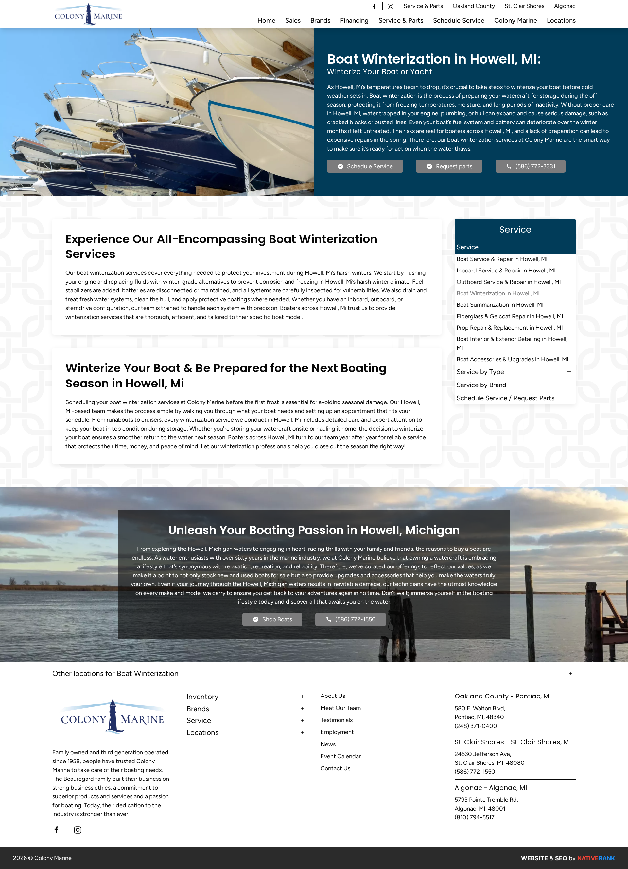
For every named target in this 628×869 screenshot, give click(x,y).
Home (266, 20)
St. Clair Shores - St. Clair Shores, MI (513, 741)
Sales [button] (293, 20)
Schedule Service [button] (458, 20)
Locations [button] (561, 20)
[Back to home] (88, 14)
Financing (354, 20)
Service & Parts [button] (423, 5)
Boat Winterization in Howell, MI (498, 293)
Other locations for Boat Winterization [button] (115, 673)
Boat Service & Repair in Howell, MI (502, 259)
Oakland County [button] (474, 5)
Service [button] (468, 247)
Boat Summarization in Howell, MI (500, 304)
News (328, 744)
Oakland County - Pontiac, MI (503, 696)
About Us (333, 695)
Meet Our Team (341, 708)
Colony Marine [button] (515, 20)
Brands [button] (320, 20)
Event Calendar (341, 756)
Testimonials (337, 720)
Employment (337, 732)
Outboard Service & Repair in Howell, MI (509, 282)
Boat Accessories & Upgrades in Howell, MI (512, 359)
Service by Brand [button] (481, 385)
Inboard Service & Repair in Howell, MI (506, 270)
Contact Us (335, 768)
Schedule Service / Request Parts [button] (505, 398)
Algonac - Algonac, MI (491, 787)
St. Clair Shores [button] (524, 5)
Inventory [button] (202, 696)
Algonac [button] (565, 5)
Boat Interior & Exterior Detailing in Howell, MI (512, 344)
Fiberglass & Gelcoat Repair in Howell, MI (510, 316)
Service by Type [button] (480, 372)
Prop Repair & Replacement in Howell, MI (510, 327)
